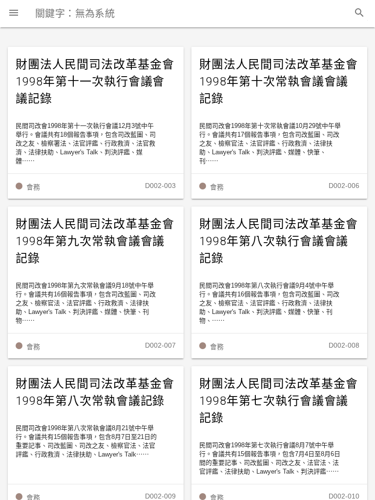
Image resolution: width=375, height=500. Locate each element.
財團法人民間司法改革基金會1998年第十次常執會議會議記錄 (278, 81)
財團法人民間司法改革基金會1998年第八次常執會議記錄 (95, 392)
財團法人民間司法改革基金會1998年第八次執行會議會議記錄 (278, 241)
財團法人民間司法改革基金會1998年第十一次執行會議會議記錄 (95, 81)
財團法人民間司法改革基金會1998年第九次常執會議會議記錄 (95, 241)
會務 (33, 187)
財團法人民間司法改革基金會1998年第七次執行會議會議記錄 (278, 401)
